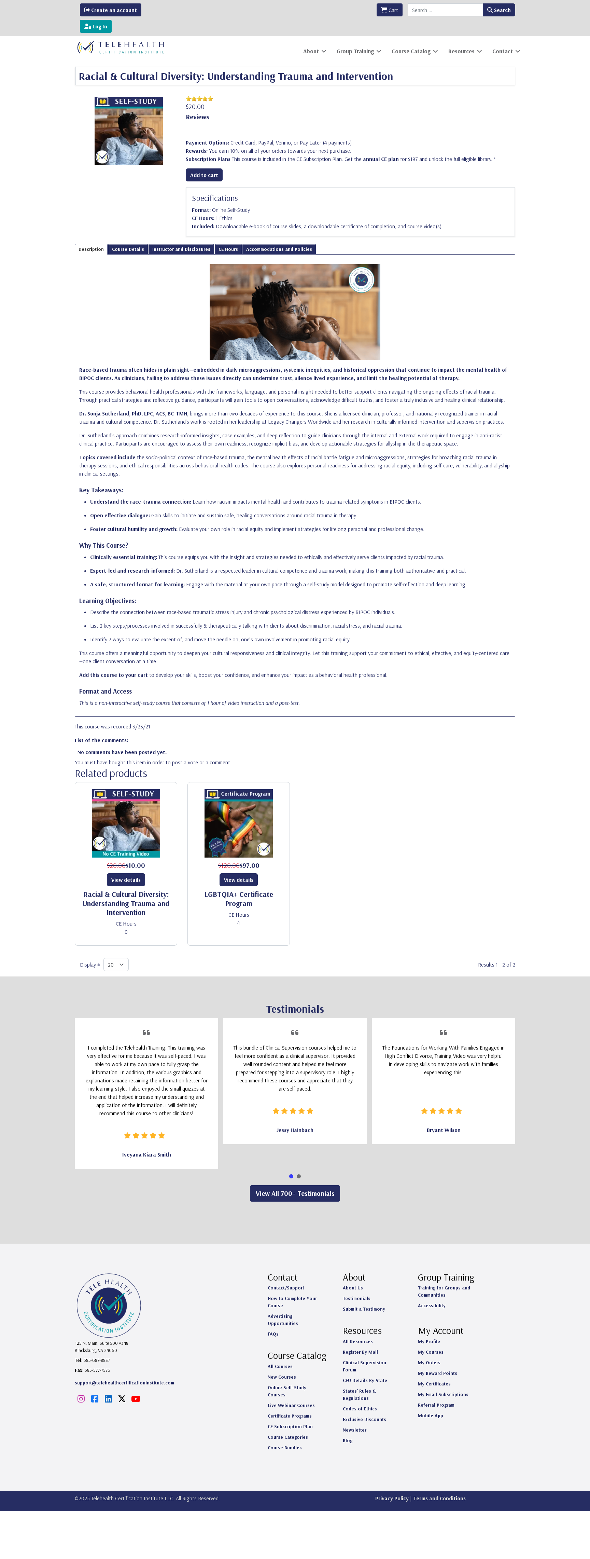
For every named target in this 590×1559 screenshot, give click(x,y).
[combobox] (445, 9)
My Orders (429, 1362)
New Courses (282, 1377)
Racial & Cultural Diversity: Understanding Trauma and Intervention (126, 903)
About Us (353, 1288)
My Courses (431, 1352)
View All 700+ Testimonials (295, 1193)
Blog (347, 1440)
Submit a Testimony (364, 1309)
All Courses (280, 1366)
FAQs (273, 1334)
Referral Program (436, 1405)
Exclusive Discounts (364, 1419)
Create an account (113, 9)
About (311, 51)
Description (91, 249)
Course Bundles (285, 1448)
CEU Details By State (365, 1380)
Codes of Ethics (360, 1409)
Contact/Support (286, 1288)
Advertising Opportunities (283, 1319)
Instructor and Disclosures (181, 249)
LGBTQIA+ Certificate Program (238, 898)
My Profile (429, 1341)
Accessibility (432, 1305)
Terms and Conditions (439, 1498)
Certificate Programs (290, 1416)
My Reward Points (437, 1373)
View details (126, 879)
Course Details (128, 249)
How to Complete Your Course (292, 1302)
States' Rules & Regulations (359, 1394)
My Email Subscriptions (443, 1394)
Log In (99, 26)
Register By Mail (360, 1352)
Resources (461, 51)
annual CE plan (381, 158)
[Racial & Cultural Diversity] (129, 130)
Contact (502, 51)
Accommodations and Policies (279, 249)
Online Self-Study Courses (287, 1391)
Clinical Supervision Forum (364, 1366)
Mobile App (430, 1415)
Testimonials (356, 1298)
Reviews (197, 116)
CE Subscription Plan (290, 1426)
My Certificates (434, 1384)
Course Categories (288, 1437)
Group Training (355, 51)
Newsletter (354, 1430)
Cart (392, 9)
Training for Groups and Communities (444, 1291)
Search (502, 9)
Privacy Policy (392, 1498)
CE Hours (228, 249)
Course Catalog (411, 51)
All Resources (358, 1341)
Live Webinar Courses (291, 1405)
